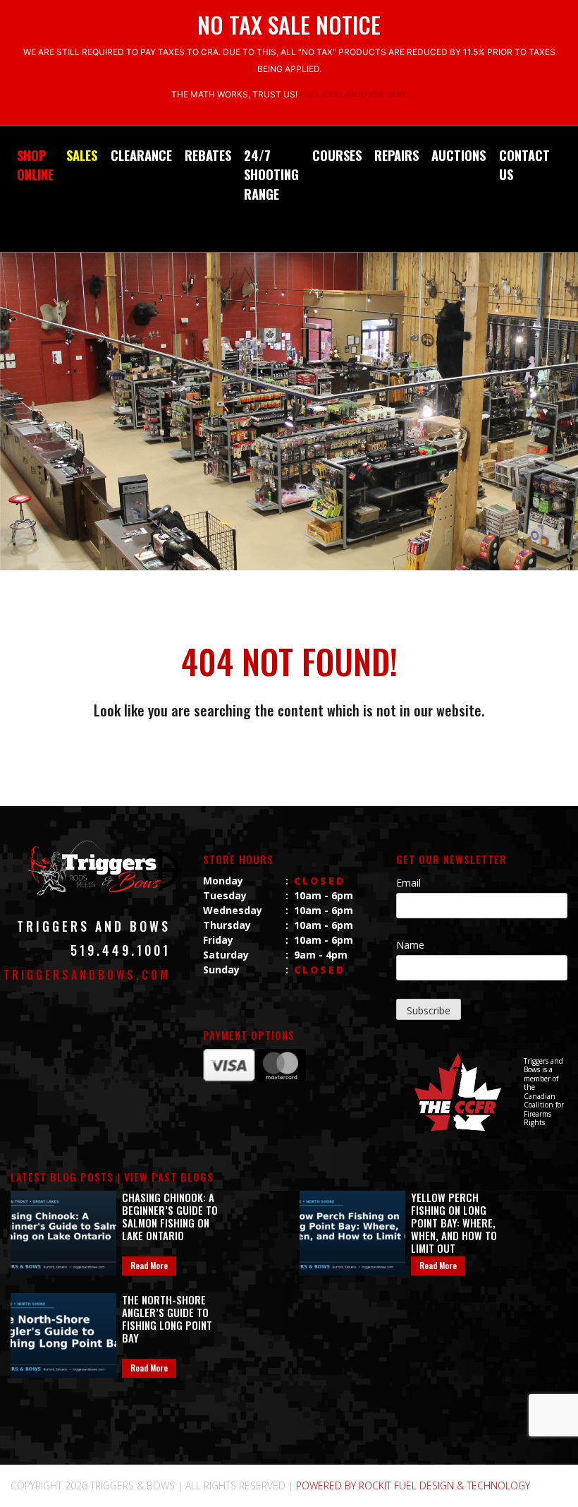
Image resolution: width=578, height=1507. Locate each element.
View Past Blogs (169, 1176)
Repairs (396, 154)
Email (408, 882)
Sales (81, 154)
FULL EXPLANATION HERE (353, 94)
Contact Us (524, 164)
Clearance (141, 154)
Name (410, 944)
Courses (337, 154)
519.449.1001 (120, 950)
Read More (149, 1265)
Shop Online (35, 164)
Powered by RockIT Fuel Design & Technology (413, 1485)
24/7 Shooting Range (271, 174)
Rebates (208, 154)
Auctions (458, 154)
